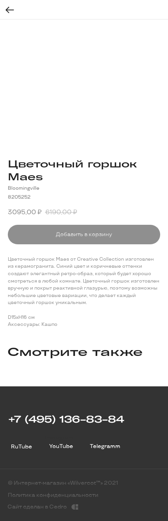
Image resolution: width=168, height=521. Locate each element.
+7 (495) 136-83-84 (66, 419)
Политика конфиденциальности (53, 495)
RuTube (21, 446)
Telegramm (105, 446)
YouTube (61, 446)
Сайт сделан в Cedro (37, 506)
